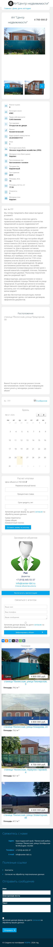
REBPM (27, 942)
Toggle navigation (4, 3)
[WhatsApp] (20, 640)
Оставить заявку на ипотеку (18, 527)
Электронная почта (11, 896)
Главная (7, 8)
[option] (24, 41)
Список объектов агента (25, 586)
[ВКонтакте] (3, 640)
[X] (13, 640)
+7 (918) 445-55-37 (25, 579)
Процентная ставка (25, 494)
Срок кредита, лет (25, 502)
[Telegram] (10, 640)
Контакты (9, 870)
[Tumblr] (23, 640)
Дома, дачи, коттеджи (22, 8)
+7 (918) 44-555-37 (23, 850)
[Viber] (16, 640)
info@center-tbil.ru (25, 583)
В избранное (41, 401)
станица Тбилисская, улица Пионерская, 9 (25, 682)
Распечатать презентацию (25, 593)
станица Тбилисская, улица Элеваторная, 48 (26, 816)
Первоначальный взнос (25, 485)
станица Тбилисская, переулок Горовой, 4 (25, 771)
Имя (4, 888)
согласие (39, 512)
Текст (4, 903)
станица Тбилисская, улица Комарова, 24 (26, 726)
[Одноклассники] (6, 640)
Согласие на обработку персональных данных (24, 874)
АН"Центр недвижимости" (31, 3)
